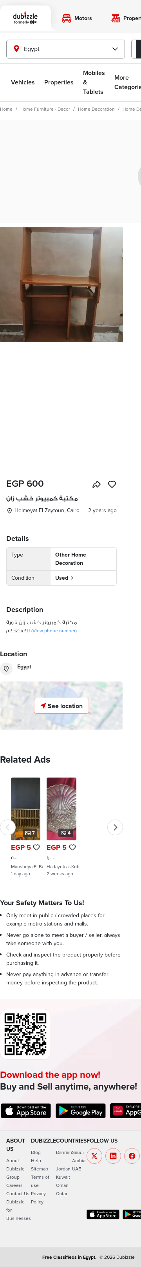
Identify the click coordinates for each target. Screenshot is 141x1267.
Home (6, 109)
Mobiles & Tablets (94, 82)
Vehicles (23, 82)
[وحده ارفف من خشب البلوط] (25, 827)
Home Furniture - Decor (45, 109)
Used (61, 578)
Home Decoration (96, 109)
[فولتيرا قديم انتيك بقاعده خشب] (61, 827)
